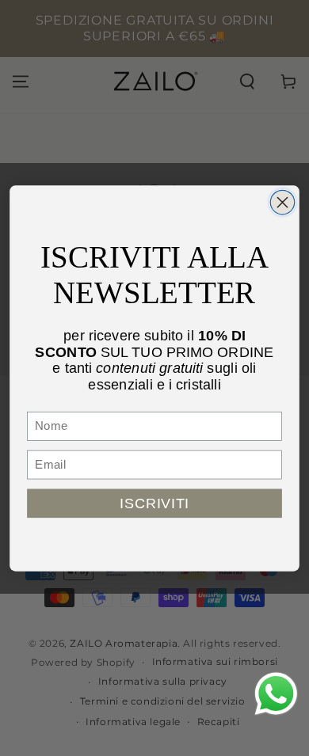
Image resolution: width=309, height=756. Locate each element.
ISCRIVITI (154, 503)
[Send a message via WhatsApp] (276, 694)
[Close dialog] (282, 202)
